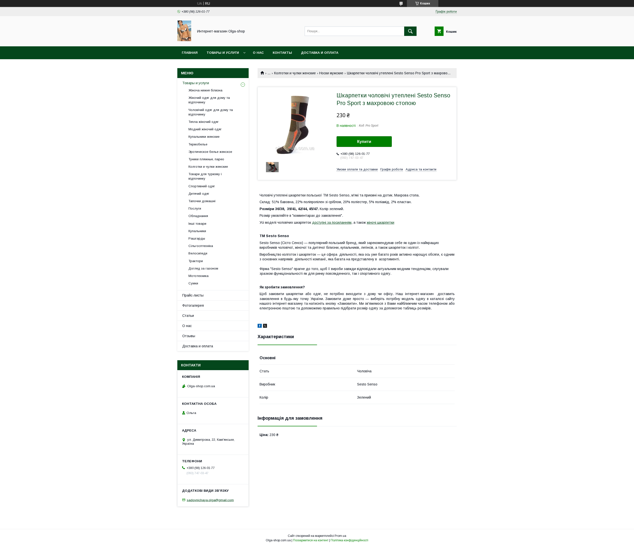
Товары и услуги (223, 53)
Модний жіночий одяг (205, 129)
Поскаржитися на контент (310, 540)
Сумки (193, 283)
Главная (190, 53)
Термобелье (197, 144)
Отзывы (188, 336)
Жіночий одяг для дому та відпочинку (209, 100)
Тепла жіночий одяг (203, 122)
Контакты (282, 53)
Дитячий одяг (198, 193)
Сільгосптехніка (200, 246)
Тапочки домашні (201, 201)
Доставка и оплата (319, 53)
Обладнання (198, 216)
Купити (364, 141)
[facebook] (260, 326)
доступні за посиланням (331, 222)
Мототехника (198, 276)
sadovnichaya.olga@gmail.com (210, 500)
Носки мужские (331, 73)
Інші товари (197, 223)
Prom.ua (340, 536)
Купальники (197, 231)
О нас (258, 53)
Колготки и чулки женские (295, 73)
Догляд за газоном (203, 268)
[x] (265, 326)
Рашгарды (196, 238)
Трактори (195, 261)
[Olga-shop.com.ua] (184, 40)
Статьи (188, 316)
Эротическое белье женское (210, 152)
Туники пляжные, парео (206, 159)
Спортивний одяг (201, 186)
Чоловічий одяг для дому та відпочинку (210, 112)
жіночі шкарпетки (380, 222)
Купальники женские (203, 136)
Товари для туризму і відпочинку (205, 176)
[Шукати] (410, 31)
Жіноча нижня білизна (205, 90)
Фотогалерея (193, 305)
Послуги (194, 208)
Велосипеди (197, 253)
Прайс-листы (193, 295)
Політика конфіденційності (349, 540)
